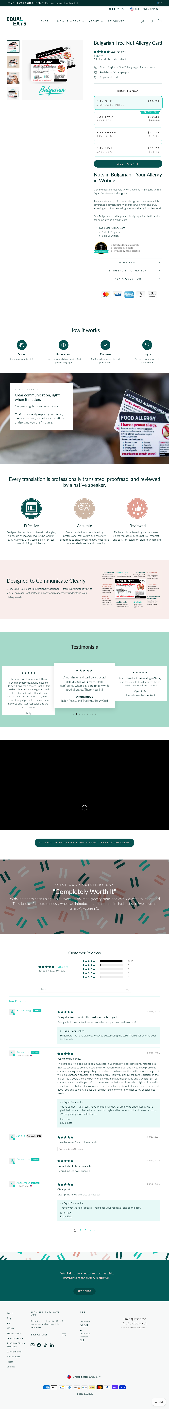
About (94, 21)
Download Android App (85, 1336)
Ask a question (128, 278)
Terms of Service (15, 1338)
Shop (45, 21)
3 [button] (85, 1230)
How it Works (69, 21)
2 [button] (80, 1230)
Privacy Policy (13, 1356)
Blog (9, 1318)
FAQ (9, 1323)
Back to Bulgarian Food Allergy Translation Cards (87, 843)
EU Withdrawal (14, 1351)
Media (10, 1361)
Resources (117, 21)
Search (10, 1313)
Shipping (98, 59)
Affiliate (10, 1328)
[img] (65, 1012)
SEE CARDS (84, 1291)
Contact (11, 1366)
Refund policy (14, 1333)
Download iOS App (85, 1323)
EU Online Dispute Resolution (16, 1345)
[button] (102, 51)
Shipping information (128, 270)
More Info (128, 262)
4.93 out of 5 (63, 966)
